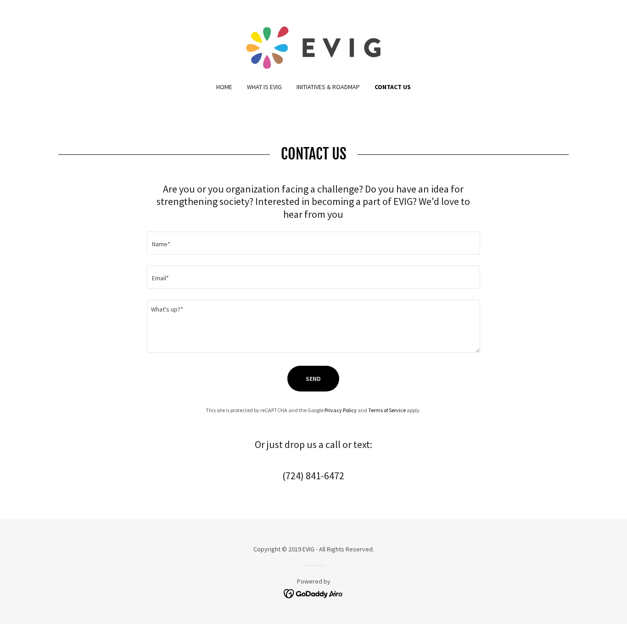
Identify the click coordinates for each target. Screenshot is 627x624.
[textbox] (313, 243)
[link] (313, 46)
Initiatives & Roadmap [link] (328, 87)
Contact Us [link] (393, 87)
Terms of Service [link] (387, 410)
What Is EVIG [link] (264, 87)
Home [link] (224, 87)
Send (313, 378)
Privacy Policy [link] (341, 410)
